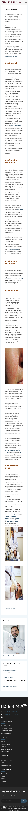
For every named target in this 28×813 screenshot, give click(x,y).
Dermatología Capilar (6, 730)
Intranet (3, 778)
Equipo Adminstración (6, 749)
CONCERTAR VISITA (10, 609)
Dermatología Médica (6, 726)
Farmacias (3, 781)
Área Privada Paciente (6, 760)
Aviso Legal (10, 808)
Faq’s (2, 762)
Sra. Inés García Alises (8, 677)
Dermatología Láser (6, 733)
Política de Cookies (14, 810)
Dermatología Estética (6, 728)
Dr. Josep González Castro (9, 656)
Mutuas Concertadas (6, 765)
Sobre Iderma (4, 742)
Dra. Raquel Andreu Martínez (10, 686)
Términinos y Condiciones (20, 808)
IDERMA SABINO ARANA (10, 711)
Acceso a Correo (5, 774)
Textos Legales (5, 751)
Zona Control (4, 776)
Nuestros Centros (5, 744)
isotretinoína (14, 449)
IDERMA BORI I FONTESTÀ (11, 714)
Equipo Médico (5, 746)
